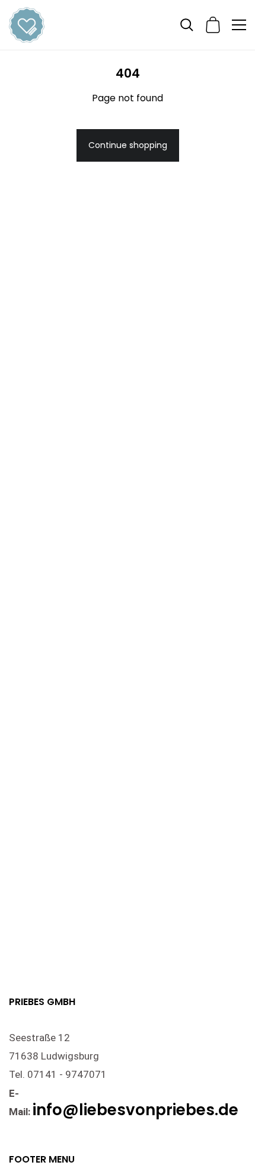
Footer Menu (42, 1159)
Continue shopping (127, 145)
